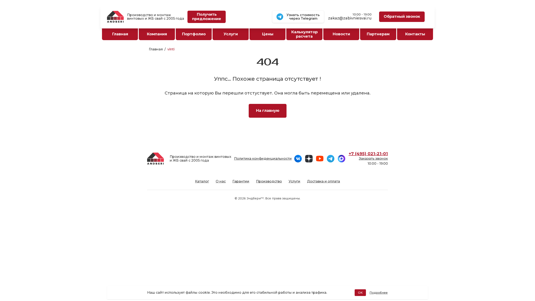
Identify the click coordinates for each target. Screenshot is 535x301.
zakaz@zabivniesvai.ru (350, 18)
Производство (269, 181)
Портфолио (194, 34)
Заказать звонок (373, 159)
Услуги (294, 181)
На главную (267, 110)
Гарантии (240, 181)
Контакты (415, 34)
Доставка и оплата (323, 181)
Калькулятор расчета (304, 34)
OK (360, 293)
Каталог (202, 181)
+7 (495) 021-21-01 (368, 153)
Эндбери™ (255, 198)
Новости (341, 34)
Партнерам (378, 34)
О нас (221, 181)
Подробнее (378, 293)
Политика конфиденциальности (263, 159)
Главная (156, 49)
